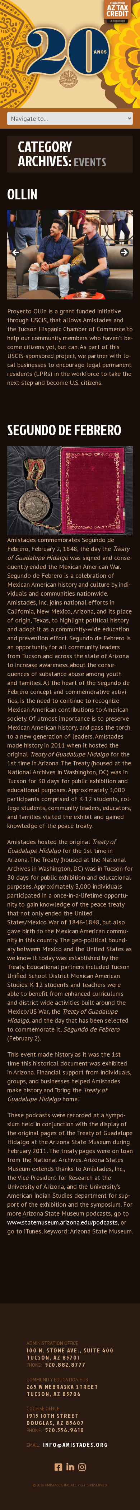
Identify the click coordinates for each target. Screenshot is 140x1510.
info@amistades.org (75, 1445)
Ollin (22, 194)
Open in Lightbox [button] (24, 212)
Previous (16, 253)
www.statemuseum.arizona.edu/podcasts (62, 1222)
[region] (70, 254)
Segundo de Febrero (64, 430)
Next (123, 253)
